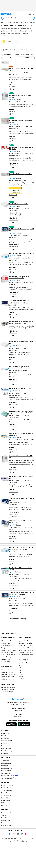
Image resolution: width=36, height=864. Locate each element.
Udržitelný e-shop (6, 825)
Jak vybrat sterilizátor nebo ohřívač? (9, 687)
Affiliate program (5, 800)
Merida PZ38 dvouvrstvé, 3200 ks (18, 204)
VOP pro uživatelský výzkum (9, 778)
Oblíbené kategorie (7, 638)
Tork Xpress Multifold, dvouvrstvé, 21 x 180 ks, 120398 (21, 499)
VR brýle (3, 648)
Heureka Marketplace (7, 793)
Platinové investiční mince (8, 655)
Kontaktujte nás (18, 711)
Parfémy (21, 665)
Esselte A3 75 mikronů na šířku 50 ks (27, 652)
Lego (20, 672)
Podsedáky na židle (6, 643)
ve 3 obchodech (13, 220)
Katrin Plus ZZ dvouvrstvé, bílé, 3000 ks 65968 (20, 175)
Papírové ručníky (28, 22)
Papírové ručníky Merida (7, 677)
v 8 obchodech (13, 269)
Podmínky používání (6, 738)
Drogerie (10, 22)
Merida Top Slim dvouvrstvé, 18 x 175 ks (20, 388)
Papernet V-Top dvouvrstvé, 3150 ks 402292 (22, 253)
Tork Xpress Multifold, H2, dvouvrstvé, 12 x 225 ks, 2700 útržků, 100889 (21, 593)
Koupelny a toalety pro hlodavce (9, 650)
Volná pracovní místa (6, 741)
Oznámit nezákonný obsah (8, 751)
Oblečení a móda (23, 679)
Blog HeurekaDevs (6, 748)
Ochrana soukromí (6, 773)
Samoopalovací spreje (7, 657)
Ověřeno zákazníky (6, 813)
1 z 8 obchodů (13, 195)
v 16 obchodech (13, 165)
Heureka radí (4, 766)
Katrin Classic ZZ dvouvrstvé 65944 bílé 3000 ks (20, 121)
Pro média (4, 743)
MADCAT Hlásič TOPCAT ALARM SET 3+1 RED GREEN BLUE (27, 650)
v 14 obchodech (13, 138)
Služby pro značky (6, 796)
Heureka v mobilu (6, 763)
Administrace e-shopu (7, 785)
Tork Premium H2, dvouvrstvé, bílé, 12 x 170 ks (21, 230)
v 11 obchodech (13, 111)
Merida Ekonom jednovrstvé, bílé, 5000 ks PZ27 (21, 342)
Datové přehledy (5, 798)
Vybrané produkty (25, 638)
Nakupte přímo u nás (6, 768)
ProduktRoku (5, 818)
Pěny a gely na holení (7, 645)
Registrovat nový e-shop (8, 788)
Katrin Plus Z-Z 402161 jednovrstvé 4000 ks (21, 321)
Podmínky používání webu (21, 841)
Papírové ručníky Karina (7, 670)
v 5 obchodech (13, 539)
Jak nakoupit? (5, 761)
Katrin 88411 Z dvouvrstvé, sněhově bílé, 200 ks (21, 457)
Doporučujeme (24, 660)
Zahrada (21, 674)
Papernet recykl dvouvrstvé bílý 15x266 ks (21, 547)
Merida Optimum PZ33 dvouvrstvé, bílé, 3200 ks (20, 569)
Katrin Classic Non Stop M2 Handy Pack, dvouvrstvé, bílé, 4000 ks (20, 277)
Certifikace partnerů (6, 820)
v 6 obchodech (13, 360)
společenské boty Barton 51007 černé (27, 641)
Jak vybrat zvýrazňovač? (8, 689)
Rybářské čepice (5, 662)
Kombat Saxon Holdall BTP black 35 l (27, 648)
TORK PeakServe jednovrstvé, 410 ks (19, 301)
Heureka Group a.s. (20, 839)
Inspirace (3, 823)
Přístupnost (4, 753)
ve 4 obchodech (13, 294)
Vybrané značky (6, 667)
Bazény (21, 667)
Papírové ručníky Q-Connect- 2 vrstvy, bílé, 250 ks (21, 69)
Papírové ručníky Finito (7, 679)
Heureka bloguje (5, 746)
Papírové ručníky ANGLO (8, 674)
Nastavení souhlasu (6, 771)
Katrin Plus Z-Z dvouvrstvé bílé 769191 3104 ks (20, 96)
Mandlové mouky (5, 659)
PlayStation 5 (22, 670)
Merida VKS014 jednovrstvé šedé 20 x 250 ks (21, 477)
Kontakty (3, 736)
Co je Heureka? (5, 733)
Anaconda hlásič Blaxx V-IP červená (27, 645)
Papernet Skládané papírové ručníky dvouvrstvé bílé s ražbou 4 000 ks (19, 367)
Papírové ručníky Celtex (7, 672)
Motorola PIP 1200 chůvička (26, 643)
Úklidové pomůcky (17, 22)
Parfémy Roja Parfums (7, 652)
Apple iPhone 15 (23, 663)
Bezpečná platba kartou (7, 776)
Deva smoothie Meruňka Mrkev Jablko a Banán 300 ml (27, 655)
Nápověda (4, 805)
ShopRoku (4, 815)
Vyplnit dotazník (18, 717)
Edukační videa (5, 803)
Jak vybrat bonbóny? (7, 692)
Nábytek (21, 677)
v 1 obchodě (12, 84)
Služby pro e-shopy (6, 790)
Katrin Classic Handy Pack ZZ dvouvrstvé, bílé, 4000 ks (21, 148)
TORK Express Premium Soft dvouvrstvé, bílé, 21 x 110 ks (20, 522)
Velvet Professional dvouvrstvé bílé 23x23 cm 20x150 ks (21, 434)
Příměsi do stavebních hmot (9, 641)
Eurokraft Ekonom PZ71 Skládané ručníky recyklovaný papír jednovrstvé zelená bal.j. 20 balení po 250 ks (21, 413)
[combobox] (18, 18)
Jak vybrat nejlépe (7, 684)
